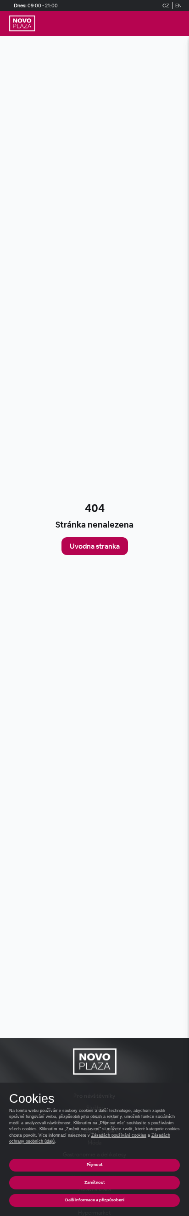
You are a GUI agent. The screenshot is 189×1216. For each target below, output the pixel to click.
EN (178, 5)
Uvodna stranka (95, 546)
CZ (165, 5)
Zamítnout (94, 1182)
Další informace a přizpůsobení (94, 1200)
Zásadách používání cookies (118, 1135)
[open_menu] (177, 23)
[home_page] (22, 23)
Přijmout (95, 1164)
